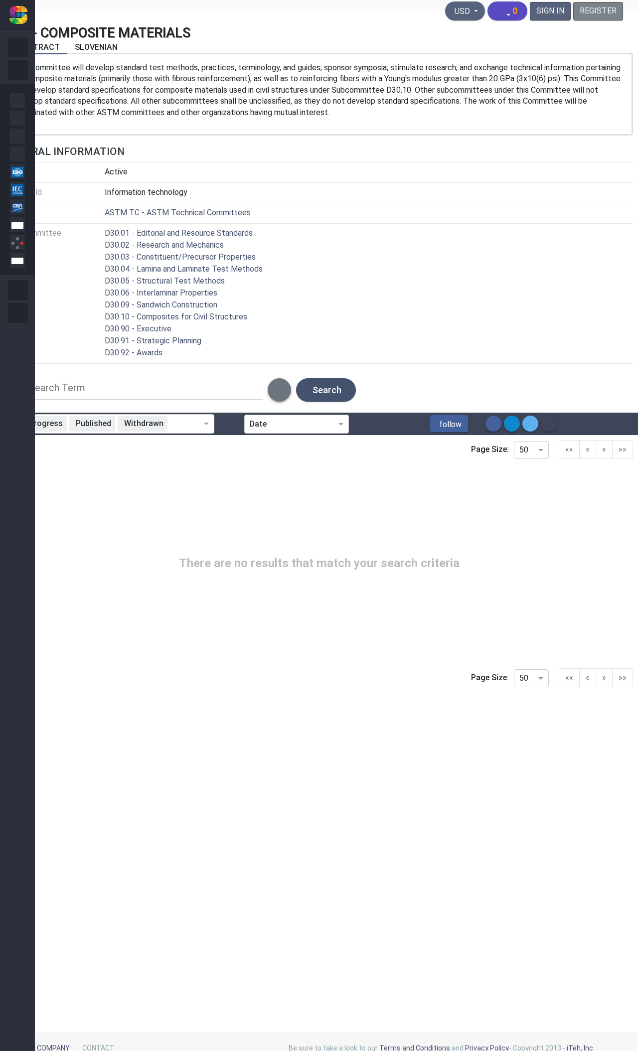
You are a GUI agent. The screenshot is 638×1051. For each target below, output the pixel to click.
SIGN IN (550, 10)
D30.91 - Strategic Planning (153, 340)
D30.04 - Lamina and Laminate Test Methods (184, 269)
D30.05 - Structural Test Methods (165, 281)
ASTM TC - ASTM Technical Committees (178, 212)
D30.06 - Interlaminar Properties (161, 293)
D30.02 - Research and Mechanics (164, 245)
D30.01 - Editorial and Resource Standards (179, 233)
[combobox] (187, 424)
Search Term (57, 388)
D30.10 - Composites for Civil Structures (176, 316)
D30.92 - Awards (133, 352)
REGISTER (598, 10)
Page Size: (490, 449)
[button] (449, 423)
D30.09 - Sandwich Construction (161, 304)
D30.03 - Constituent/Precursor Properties (180, 257)
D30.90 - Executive (138, 328)
